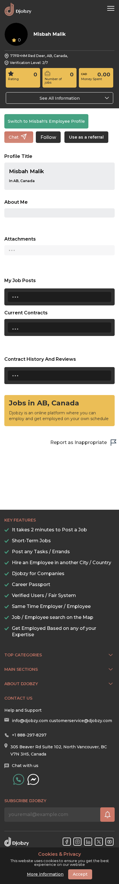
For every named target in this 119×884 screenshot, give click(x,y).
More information (45, 874)
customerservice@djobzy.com (80, 720)
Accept (80, 874)
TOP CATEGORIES (23, 655)
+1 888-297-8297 (29, 735)
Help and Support (23, 710)
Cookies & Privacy (59, 854)
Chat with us (25, 766)
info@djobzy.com (30, 720)
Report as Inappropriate (78, 442)
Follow (48, 137)
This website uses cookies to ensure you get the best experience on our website (59, 859)
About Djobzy (21, 683)
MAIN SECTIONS (21, 669)
